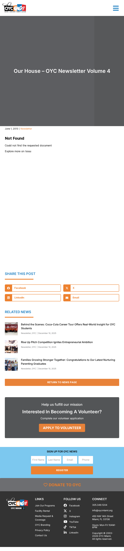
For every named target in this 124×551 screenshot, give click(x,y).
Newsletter (26, 128)
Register (62, 470)
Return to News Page (62, 382)
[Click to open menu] (116, 8)
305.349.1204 (99, 504)
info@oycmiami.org (102, 510)
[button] (33, 288)
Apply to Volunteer (62, 428)
